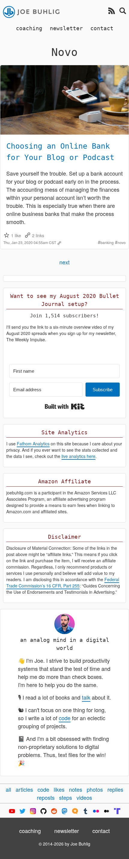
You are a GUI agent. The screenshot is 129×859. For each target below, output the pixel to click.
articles (24, 789)
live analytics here (78, 456)
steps (65, 797)
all (8, 789)
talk (86, 697)
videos (84, 797)
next (64, 262)
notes (75, 789)
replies (115, 789)
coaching (29, 28)
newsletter (66, 28)
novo (122, 242)
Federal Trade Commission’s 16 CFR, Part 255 (62, 582)
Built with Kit (65, 406)
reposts (46, 797)
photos (95, 789)
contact (101, 28)
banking (107, 242)
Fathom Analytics (33, 444)
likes (59, 789)
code (64, 718)
